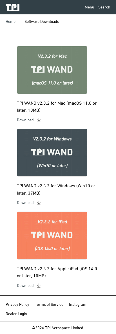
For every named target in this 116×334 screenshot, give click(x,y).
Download (25, 120)
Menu (89, 7)
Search (104, 7)
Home (10, 21)
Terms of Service (49, 304)
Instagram (77, 304)
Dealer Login (16, 313)
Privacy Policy (17, 304)
